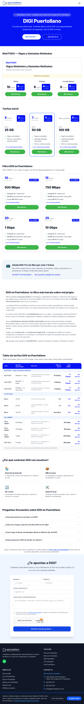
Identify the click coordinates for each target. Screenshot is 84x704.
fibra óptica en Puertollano (59, 550)
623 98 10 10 (50, 682)
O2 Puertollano (49, 661)
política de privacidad (34, 612)
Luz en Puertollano (8, 676)
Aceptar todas (74, 698)
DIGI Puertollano (49, 659)
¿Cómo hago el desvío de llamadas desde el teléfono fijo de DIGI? (31, 532)
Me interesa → (31, 37)
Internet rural (6, 685)
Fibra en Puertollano (50, 653)
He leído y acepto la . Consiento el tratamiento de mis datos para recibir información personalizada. (42, 613)
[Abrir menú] (79, 3)
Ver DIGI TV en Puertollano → (22, 275)
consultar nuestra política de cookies (26, 701)
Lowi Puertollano (49, 664)
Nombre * (16, 579)
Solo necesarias (57, 698)
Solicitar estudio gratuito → (42, 629)
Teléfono (46, 579)
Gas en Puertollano (8, 679)
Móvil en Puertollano (50, 656)
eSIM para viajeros (8, 688)
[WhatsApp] (4, 661)
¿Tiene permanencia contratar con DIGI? (21, 517)
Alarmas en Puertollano (10, 682)
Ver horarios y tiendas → (53, 673)
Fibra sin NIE (6, 673)
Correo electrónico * (20, 588)
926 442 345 (50, 685)
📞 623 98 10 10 (51, 37)
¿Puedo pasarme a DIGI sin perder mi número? (23, 540)
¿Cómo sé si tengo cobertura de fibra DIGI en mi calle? (27, 525)
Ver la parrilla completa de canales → (48, 275)
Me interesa (15, 94)
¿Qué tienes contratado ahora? (24, 597)
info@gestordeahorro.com (55, 689)
